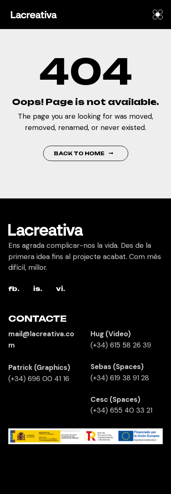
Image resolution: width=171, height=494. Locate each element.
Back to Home (79, 153)
